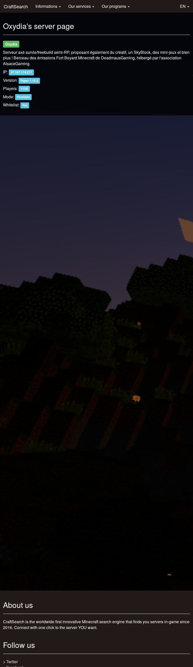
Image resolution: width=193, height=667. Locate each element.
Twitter (12, 661)
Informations (46, 6)
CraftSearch (16, 6)
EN (183, 6)
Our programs (114, 6)
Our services (80, 6)
